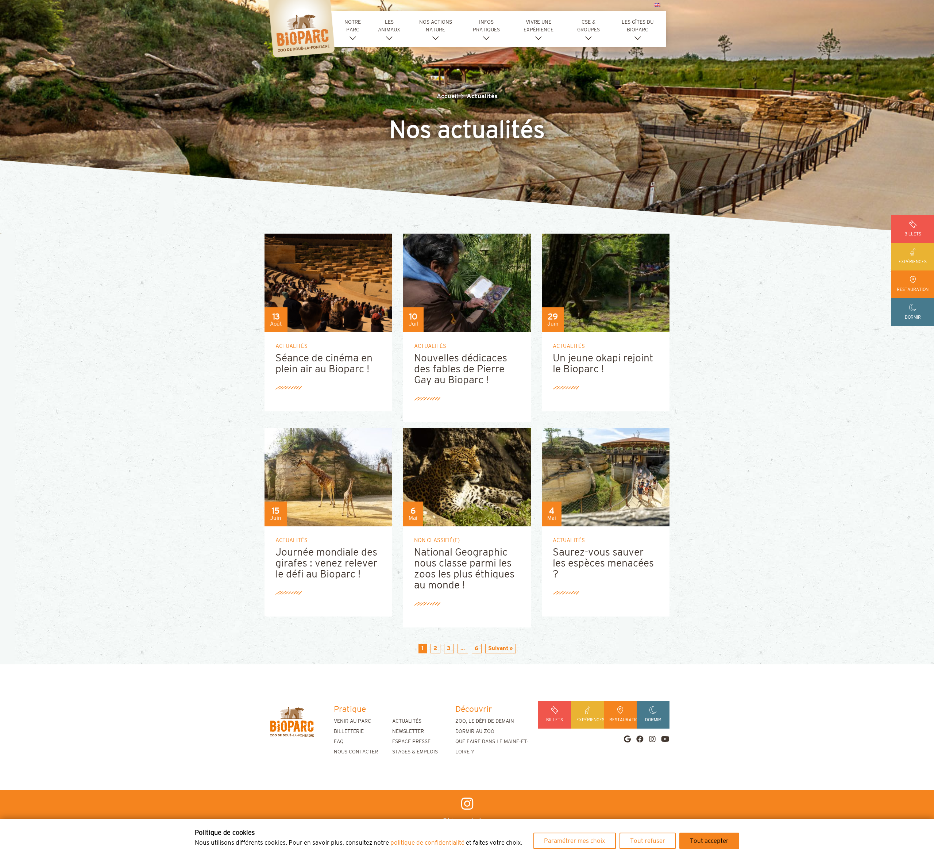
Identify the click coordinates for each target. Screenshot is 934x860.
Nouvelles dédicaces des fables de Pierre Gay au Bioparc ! (460, 369)
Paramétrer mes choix (574, 841)
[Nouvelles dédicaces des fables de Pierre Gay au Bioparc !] (477, 282)
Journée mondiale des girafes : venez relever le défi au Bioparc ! (326, 564)
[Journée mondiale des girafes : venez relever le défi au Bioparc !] (338, 476)
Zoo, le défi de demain (484, 721)
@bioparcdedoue (467, 821)
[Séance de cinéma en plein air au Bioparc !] (356, 282)
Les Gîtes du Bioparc (637, 26)
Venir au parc (352, 721)
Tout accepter (709, 841)
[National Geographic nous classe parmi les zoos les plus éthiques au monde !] (477, 476)
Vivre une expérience (538, 26)
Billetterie (349, 731)
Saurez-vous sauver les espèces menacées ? (603, 564)
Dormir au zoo (474, 731)
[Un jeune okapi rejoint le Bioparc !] (649, 282)
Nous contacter (356, 752)
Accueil (447, 96)
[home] (292, 722)
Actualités (406, 721)
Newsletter (408, 731)
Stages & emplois (415, 752)
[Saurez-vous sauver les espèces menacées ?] (615, 476)
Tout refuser (647, 841)
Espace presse (411, 741)
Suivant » (500, 648)
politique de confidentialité (427, 843)
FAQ (339, 741)
